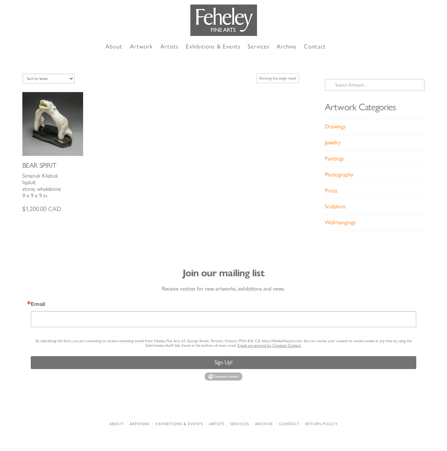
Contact (289, 424)
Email (38, 304)
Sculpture (335, 206)
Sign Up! (223, 362)
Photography (339, 174)
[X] (209, 405)
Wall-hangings (340, 222)
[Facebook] (180, 405)
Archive (264, 424)
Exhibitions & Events (179, 424)
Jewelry (332, 142)
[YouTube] (237, 405)
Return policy (321, 424)
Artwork (140, 424)
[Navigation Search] (337, 47)
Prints (331, 190)
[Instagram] (266, 405)
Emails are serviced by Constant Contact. (269, 345)
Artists (217, 424)
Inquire (53, 124)
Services (239, 424)
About (116, 424)
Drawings (335, 126)
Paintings (334, 158)
